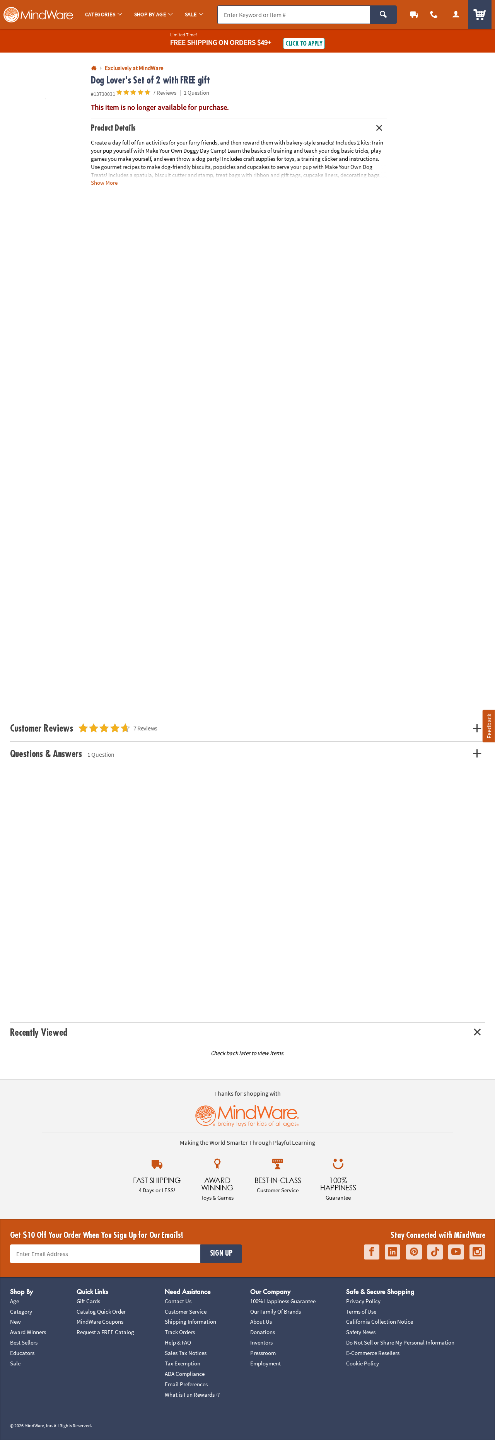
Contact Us (178, 1301)
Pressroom (263, 1353)
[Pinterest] (414, 1252)
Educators (22, 1353)
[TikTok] (435, 1252)
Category (21, 1311)
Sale (15, 1363)
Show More (104, 182)
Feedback (489, 726)
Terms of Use (361, 1311)
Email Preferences (186, 1384)
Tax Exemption (182, 1363)
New (15, 1321)
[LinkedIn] (392, 1252)
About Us (261, 1321)
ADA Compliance (185, 1373)
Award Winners (28, 1332)
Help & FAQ (178, 1342)
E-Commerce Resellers (372, 1353)
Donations (262, 1332)
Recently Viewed (38, 1032)
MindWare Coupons (100, 1321)
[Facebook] (371, 1252)
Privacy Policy (363, 1301)
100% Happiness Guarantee (283, 1301)
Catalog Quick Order (101, 1311)
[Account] (456, 14)
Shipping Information (190, 1321)
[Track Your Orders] (414, 14)
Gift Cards (88, 1301)
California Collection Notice (379, 1321)
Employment (265, 1363)
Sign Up (221, 1253)
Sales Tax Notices (186, 1353)
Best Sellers (24, 1342)
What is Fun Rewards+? (192, 1394)
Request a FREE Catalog (105, 1332)
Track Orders (180, 1332)
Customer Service (186, 1311)
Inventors (261, 1342)
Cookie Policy (362, 1363)
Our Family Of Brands (275, 1311)
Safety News (361, 1332)
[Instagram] (477, 1252)
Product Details (113, 128)
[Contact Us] (434, 14)
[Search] (383, 14)
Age (14, 1301)
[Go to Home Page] (94, 68)
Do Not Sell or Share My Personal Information (400, 1342)
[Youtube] (456, 1252)
